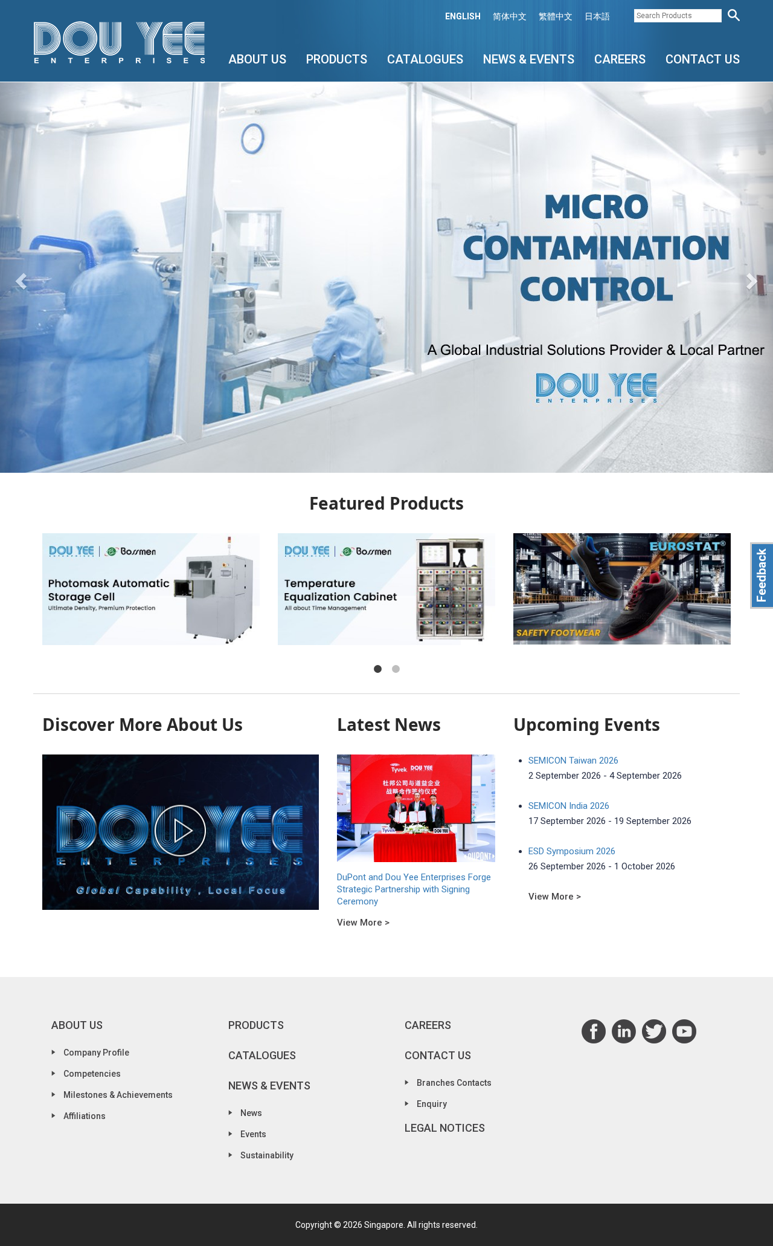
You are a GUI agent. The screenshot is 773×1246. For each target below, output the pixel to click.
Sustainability (266, 1155)
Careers (620, 59)
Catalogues (425, 59)
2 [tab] (396, 669)
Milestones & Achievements (118, 1095)
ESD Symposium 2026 (571, 851)
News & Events (528, 59)
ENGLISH (463, 16)
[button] (19, 277)
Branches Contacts (454, 1083)
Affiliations (84, 1116)
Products (336, 59)
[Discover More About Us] (180, 832)
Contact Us (703, 59)
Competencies (92, 1074)
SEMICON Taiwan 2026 (573, 760)
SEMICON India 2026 (568, 805)
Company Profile (96, 1052)
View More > (363, 922)
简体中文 (510, 16)
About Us (257, 59)
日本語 (597, 16)
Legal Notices (445, 1127)
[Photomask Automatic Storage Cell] (151, 589)
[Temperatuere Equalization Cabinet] (386, 589)
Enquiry (432, 1104)
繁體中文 (556, 16)
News (251, 1113)
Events (253, 1134)
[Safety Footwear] (622, 589)
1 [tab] (377, 669)
